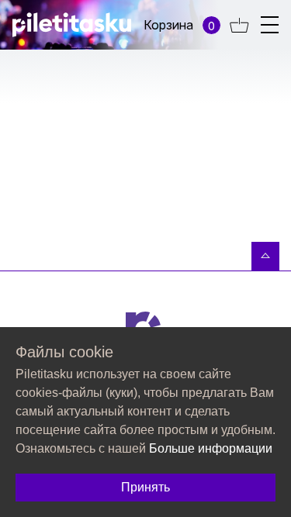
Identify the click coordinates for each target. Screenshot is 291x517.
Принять (145, 487)
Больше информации (210, 448)
